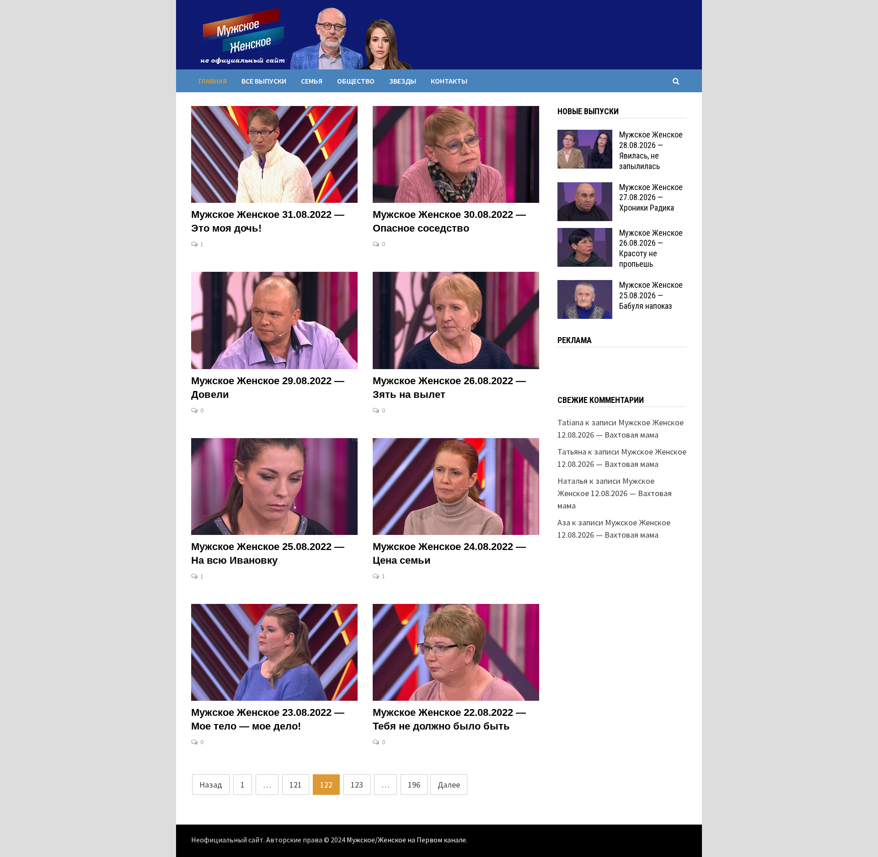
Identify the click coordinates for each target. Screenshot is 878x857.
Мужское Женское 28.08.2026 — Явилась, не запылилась (651, 150)
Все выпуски (263, 80)
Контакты (449, 80)
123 (357, 784)
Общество (356, 80)
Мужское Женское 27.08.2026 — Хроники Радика (651, 197)
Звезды (402, 80)
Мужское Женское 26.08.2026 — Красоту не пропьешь (651, 248)
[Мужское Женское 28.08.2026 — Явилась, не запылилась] (584, 136)
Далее (449, 784)
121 (295, 784)
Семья (311, 80)
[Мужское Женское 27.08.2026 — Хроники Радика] (584, 188)
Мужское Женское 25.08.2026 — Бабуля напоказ (651, 295)
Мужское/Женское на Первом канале (406, 840)
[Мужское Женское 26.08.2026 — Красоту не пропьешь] (584, 234)
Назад (210, 784)
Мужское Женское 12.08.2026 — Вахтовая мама (614, 493)
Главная (212, 80)
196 (414, 784)
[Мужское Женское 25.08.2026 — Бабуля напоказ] (584, 286)
